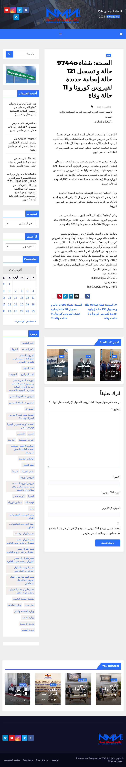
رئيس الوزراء (27, 471)
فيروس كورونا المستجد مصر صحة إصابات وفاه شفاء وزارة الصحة (23, 486)
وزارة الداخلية (14, 605)
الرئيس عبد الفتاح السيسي (21, 402)
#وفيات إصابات (102, 121)
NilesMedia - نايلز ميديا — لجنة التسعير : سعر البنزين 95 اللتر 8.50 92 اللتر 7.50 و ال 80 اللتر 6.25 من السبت (21, 181)
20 (21, 304)
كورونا (31, 496)
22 (9, 304)
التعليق (115, 409)
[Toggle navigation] (60, 34)
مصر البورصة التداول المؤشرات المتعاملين (24, 569)
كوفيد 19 (30, 502)
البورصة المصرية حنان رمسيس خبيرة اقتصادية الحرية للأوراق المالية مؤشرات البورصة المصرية (21, 385)
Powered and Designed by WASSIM (93, 758)
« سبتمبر (31, 321)
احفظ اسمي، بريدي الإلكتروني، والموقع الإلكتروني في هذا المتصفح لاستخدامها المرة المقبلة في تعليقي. (84, 531)
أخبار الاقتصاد (27, 343)
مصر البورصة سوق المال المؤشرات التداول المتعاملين (22, 580)
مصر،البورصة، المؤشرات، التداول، (21, 526)
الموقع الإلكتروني (111, 508)
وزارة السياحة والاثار (24, 611)
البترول (14, 349)
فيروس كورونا (27, 477)
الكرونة (11, 440)
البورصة (13, 374)
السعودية (30, 408)
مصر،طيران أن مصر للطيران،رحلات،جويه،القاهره (20, 560)
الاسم (116, 477)
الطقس (21, 433)
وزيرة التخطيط (27, 623)
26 (27, 311)
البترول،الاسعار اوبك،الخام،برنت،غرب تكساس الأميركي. (23, 358)
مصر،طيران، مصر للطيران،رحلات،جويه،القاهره (20, 541)
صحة (108, 55)
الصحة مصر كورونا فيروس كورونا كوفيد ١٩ (21, 416)
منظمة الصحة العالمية (23, 599)
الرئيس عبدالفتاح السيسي (22, 396)
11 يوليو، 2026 (16, 700)
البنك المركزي (27, 374)
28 (15, 311)
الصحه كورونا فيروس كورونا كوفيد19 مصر (20, 426)
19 (27, 304)
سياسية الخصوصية (12, 760)
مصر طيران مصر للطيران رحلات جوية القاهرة (21, 591)
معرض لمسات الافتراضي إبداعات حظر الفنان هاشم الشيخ (22, 127)
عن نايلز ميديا (42, 760)
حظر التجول (28, 465)
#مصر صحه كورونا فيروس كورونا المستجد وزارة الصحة (85, 114)
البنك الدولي (28, 368)
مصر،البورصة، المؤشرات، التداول (21, 516)
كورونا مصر (18, 496)
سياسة (114, 680)
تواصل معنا (28, 760)
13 (21, 297)
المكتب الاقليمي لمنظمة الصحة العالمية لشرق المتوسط (22, 449)
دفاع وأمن (82, 680)
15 (9, 297)
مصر (32, 508)
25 (33, 311)
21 (15, 304)
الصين (31, 433)
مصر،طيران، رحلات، (24, 533)
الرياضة (22, 685)
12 (27, 297)
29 (9, 311)
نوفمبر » (19, 321)
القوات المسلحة (26, 440)
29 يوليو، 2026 (47, 700)
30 (3, 311)
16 (3, 297)
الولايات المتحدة (26, 458)
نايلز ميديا (29, 605)
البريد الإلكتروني (110, 492)
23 (3, 304)
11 (33, 297)
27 (21, 311)
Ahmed (32, 158)
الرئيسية (55, 760)
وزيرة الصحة (28, 630)
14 (15, 297)
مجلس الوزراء (15, 502)
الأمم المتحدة (28, 349)
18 (33, 304)
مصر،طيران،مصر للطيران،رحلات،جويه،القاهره (20, 550)
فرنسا (15, 471)
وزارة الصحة (28, 617)
